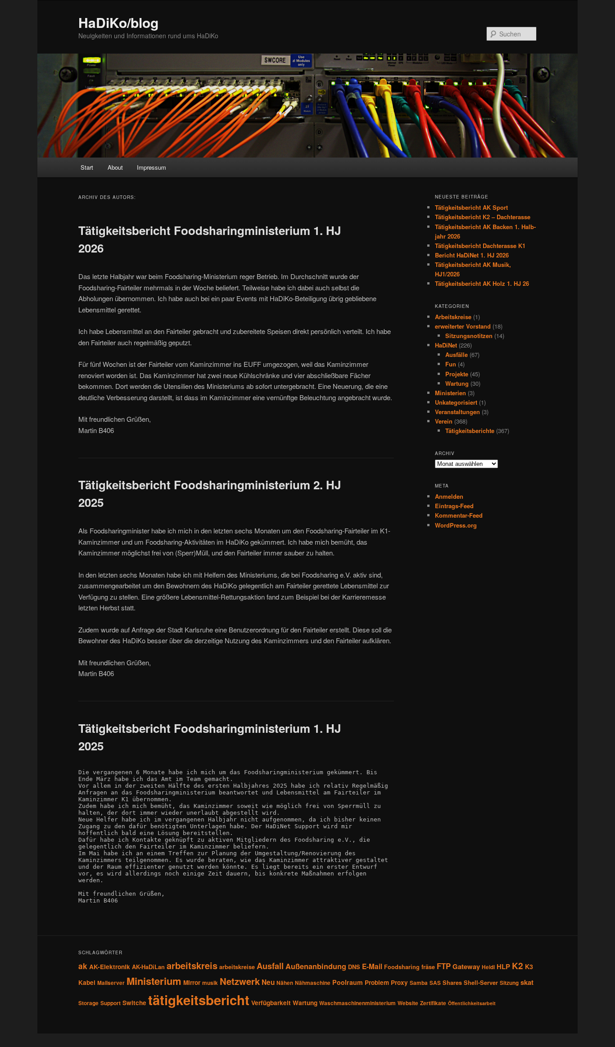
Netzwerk (240, 981)
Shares (452, 983)
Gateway (466, 966)
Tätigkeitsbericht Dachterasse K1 (480, 245)
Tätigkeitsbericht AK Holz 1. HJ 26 (482, 283)
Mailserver (111, 983)
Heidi (488, 967)
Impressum (151, 167)
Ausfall (270, 966)
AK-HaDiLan (148, 967)
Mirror (191, 982)
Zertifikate (433, 1003)
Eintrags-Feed (454, 505)
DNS (354, 967)
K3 (529, 966)
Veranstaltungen (457, 411)
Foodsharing (402, 967)
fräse (428, 967)
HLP (503, 966)
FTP (444, 966)
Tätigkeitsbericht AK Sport (471, 207)
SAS (435, 983)
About (115, 167)
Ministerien (450, 392)
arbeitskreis (192, 965)
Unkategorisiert (456, 402)
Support (110, 1003)
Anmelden (449, 496)
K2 (517, 965)
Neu (268, 982)
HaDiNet (446, 345)
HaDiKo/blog (118, 22)
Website (408, 1003)
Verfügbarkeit (271, 1002)
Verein (443, 421)
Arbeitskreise (453, 316)
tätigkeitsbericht (198, 999)
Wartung (457, 383)
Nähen (284, 983)
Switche (134, 1002)
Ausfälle (456, 354)
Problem (377, 982)
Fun (450, 364)
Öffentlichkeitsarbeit (472, 1003)
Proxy (399, 982)
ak (82, 966)
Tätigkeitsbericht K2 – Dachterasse (482, 216)
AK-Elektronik (109, 966)
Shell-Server (481, 983)
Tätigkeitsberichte (469, 430)
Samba (419, 983)
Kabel (86, 982)
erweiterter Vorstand (463, 326)
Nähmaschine (312, 983)
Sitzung (509, 983)
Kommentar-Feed (459, 515)
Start (87, 167)
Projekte (456, 374)
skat (527, 982)
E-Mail (372, 966)
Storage (88, 1003)
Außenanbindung (315, 966)
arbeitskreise (237, 967)
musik (210, 983)
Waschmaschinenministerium (357, 1003)
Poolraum (347, 982)
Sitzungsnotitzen (469, 335)
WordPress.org (456, 525)
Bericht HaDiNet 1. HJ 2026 (472, 255)
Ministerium (154, 981)
